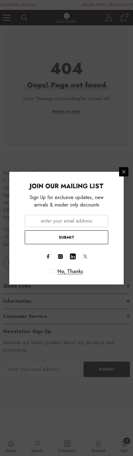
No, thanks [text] (70, 271)
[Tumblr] (72, 256)
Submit (66, 237)
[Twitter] (85, 256)
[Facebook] (48, 256)
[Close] (123, 171)
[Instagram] (60, 256)
